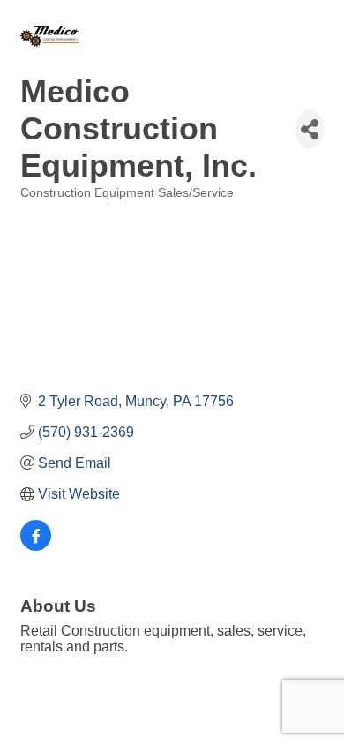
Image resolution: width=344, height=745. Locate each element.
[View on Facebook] (35, 545)
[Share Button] (309, 129)
